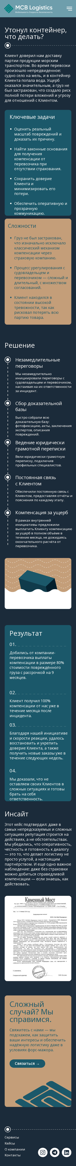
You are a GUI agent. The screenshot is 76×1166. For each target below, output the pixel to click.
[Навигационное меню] (69, 9)
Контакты (13, 1155)
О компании (15, 1149)
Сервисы (12, 1137)
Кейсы (10, 1143)
